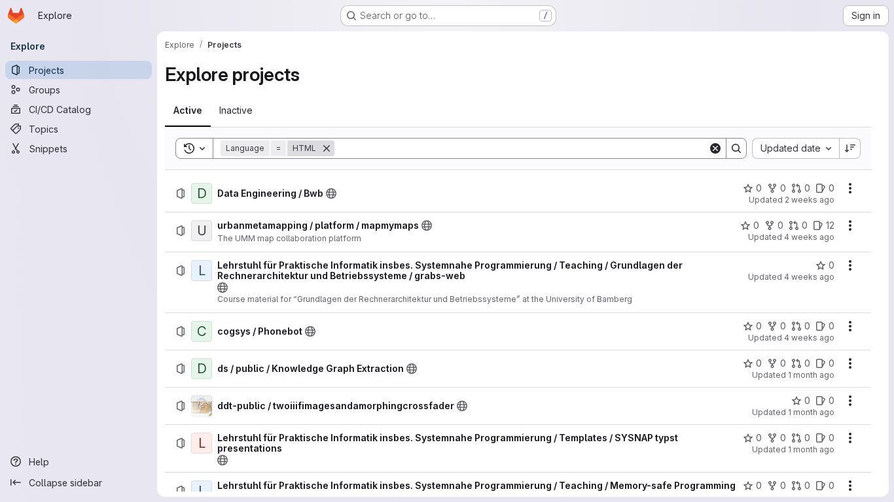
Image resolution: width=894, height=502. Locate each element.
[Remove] (326, 148)
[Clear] (715, 148)
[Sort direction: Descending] (850, 148)
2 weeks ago (809, 200)
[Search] (736, 148)
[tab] (188, 110)
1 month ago (811, 375)
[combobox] (795, 148)
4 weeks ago (809, 237)
